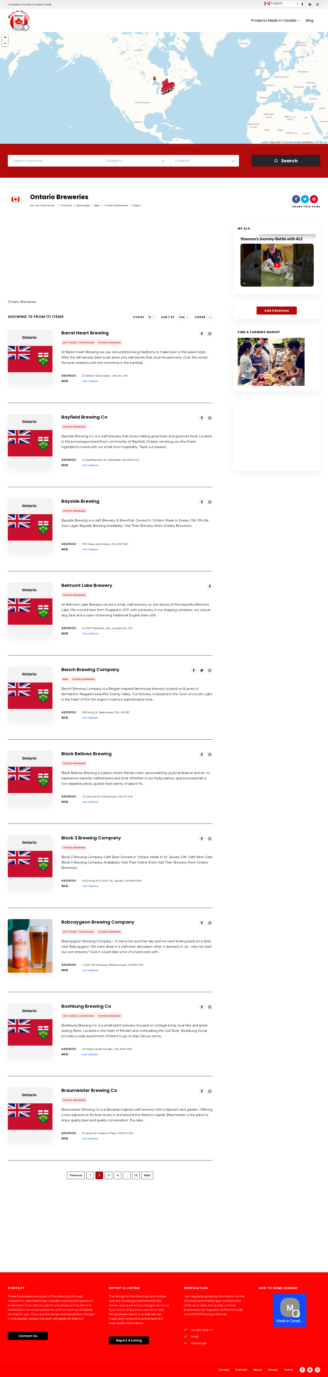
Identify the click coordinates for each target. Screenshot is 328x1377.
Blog (309, 20)
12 (136, 1175)
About (257, 1370)
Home (50, 205)
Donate (224, 1370)
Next (147, 1175)
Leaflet (264, 142)
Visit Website (90, 381)
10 (149, 317)
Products (66, 205)
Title (182, 317)
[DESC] (210, 317)
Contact (241, 1370)
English (276, 3)
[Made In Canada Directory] (19, 20)
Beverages (83, 205)
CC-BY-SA (321, 142)
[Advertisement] (110, 259)
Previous (76, 1175)
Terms (288, 1370)
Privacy (273, 1370)
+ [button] (5, 37)
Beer (97, 205)
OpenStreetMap (292, 142)
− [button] (5, 43)
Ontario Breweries (116, 205)
